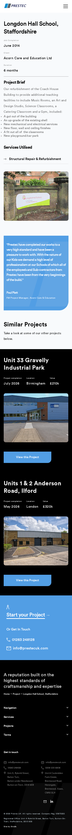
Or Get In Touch (18, 629)
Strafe (13, 827)
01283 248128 (14, 768)
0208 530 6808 (52, 768)
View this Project (27, 457)
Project (16, 694)
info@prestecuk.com (18, 762)
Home (7, 694)
